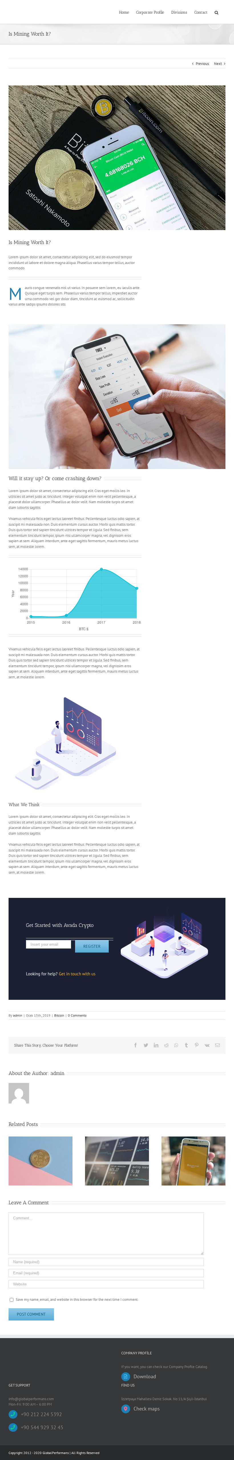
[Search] (216, 12)
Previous (202, 63)
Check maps (147, 1408)
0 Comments (77, 1015)
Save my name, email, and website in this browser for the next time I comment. (77, 1299)
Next (218, 63)
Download (145, 1376)
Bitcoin (59, 1015)
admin (17, 1015)
